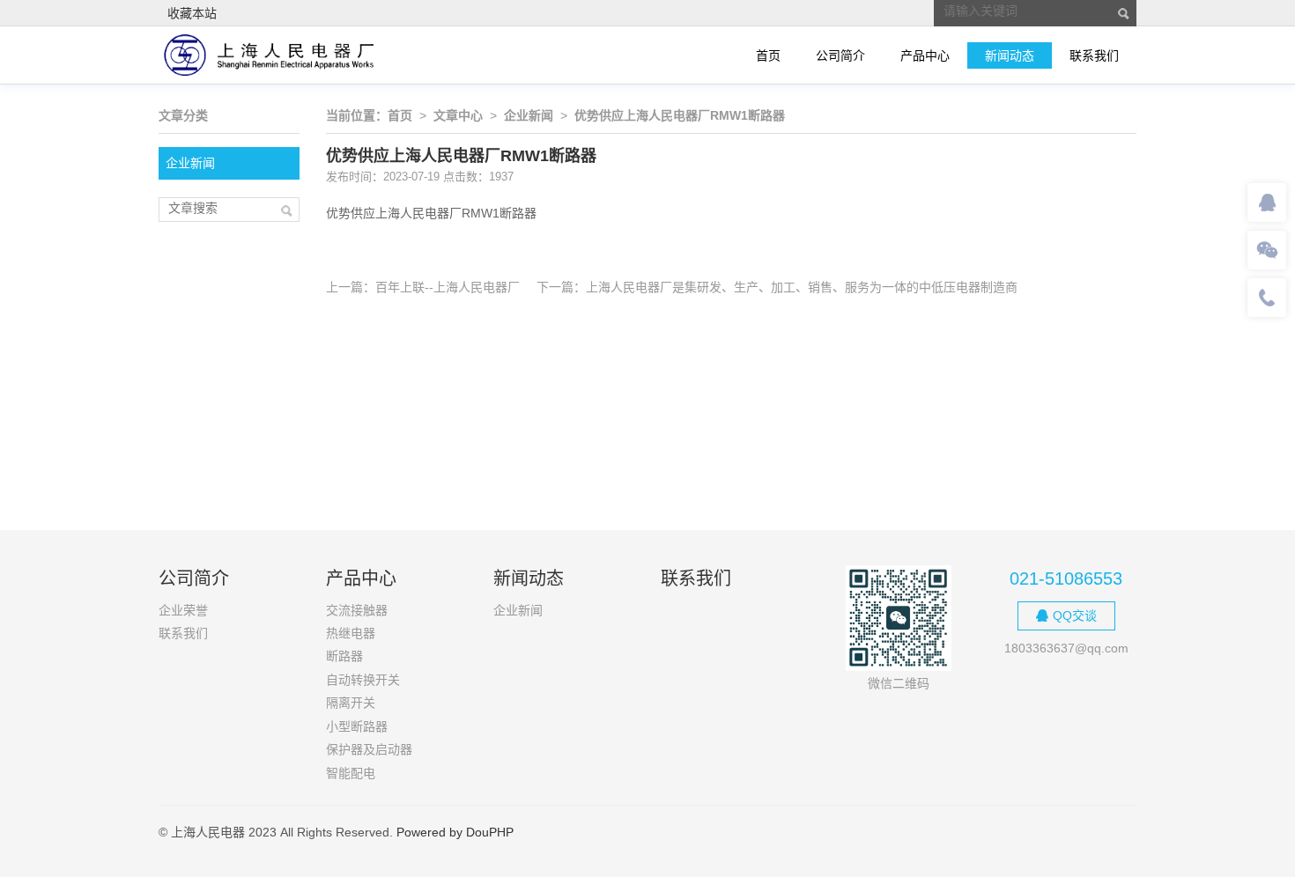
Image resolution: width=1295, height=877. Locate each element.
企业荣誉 (183, 610)
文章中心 (458, 115)
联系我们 (1094, 55)
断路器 (344, 656)
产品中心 (925, 55)
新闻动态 (1009, 55)
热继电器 (350, 633)
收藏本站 (192, 13)
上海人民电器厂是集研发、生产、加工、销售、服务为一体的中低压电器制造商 (802, 287)
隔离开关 (350, 703)
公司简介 (840, 55)
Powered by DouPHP (455, 832)
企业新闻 (190, 163)
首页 (768, 55)
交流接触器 (357, 610)
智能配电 (350, 773)
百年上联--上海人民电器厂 (447, 287)
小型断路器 (357, 726)
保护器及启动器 (369, 749)
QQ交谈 (1075, 615)
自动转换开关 (363, 680)
